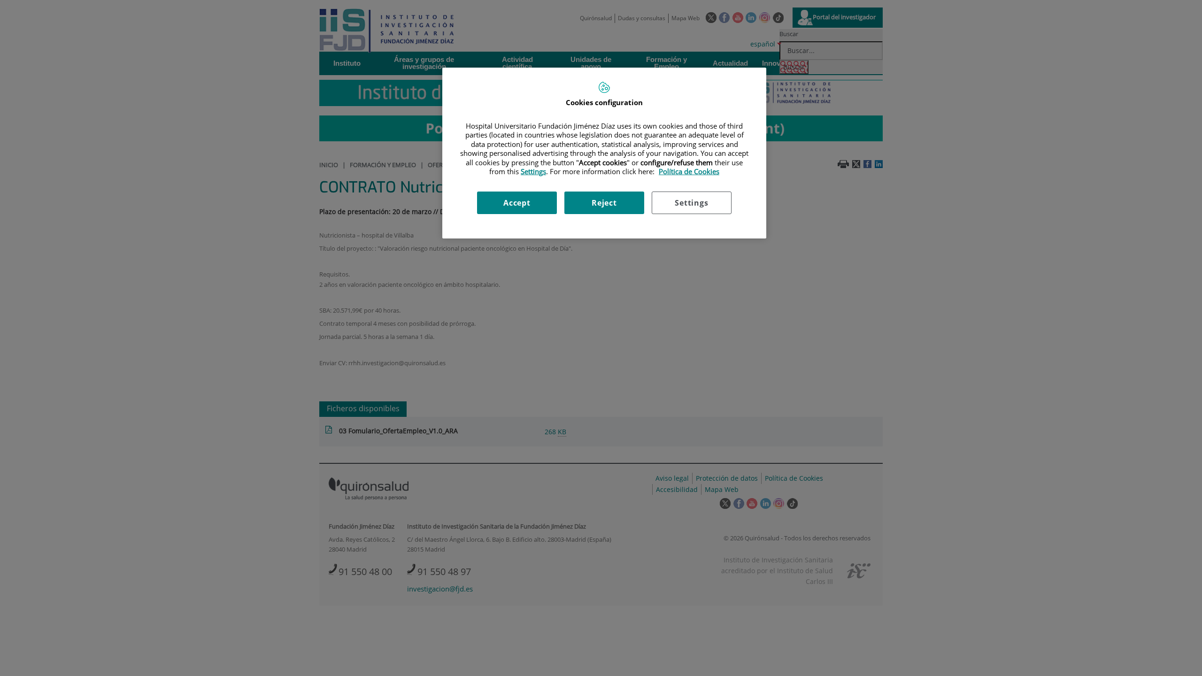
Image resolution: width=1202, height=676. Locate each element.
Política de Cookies (689, 171)
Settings (691, 203)
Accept (517, 203)
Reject (604, 203)
